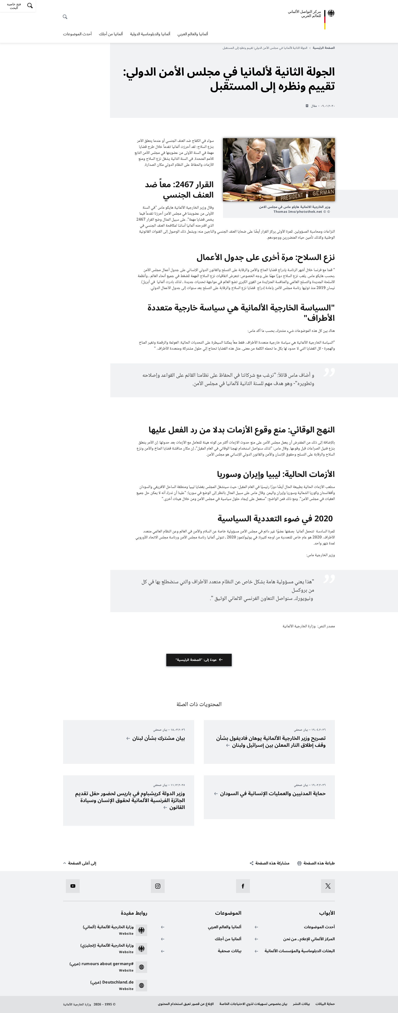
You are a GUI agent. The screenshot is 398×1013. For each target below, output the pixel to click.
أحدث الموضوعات (77, 34)
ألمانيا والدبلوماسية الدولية (150, 34)
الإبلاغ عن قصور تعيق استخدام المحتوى (186, 1004)
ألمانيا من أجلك (111, 34)
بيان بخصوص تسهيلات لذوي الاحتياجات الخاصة (253, 1004)
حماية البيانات (325, 1004)
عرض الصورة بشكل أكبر (279, 170)
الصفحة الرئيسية (324, 48)
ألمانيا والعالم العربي (193, 34)
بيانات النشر (301, 1004)
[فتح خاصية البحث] (66, 14)
